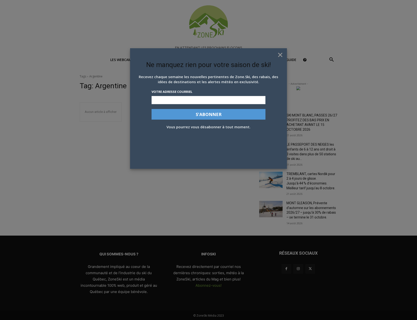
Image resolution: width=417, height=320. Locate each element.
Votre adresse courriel (172, 91)
